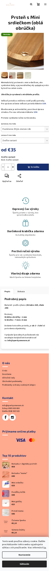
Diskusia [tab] (21, 291)
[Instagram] (12, 417)
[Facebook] (5, 417)
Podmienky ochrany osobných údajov (19, 385)
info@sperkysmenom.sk (13, 405)
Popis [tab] (7, 291)
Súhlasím (24, 564)
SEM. (44, 103)
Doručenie (6, 374)
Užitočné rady (8, 377)
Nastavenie (24, 554)
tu (44, 547)
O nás (4, 370)
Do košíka (35, 167)
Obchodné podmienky (12, 381)
